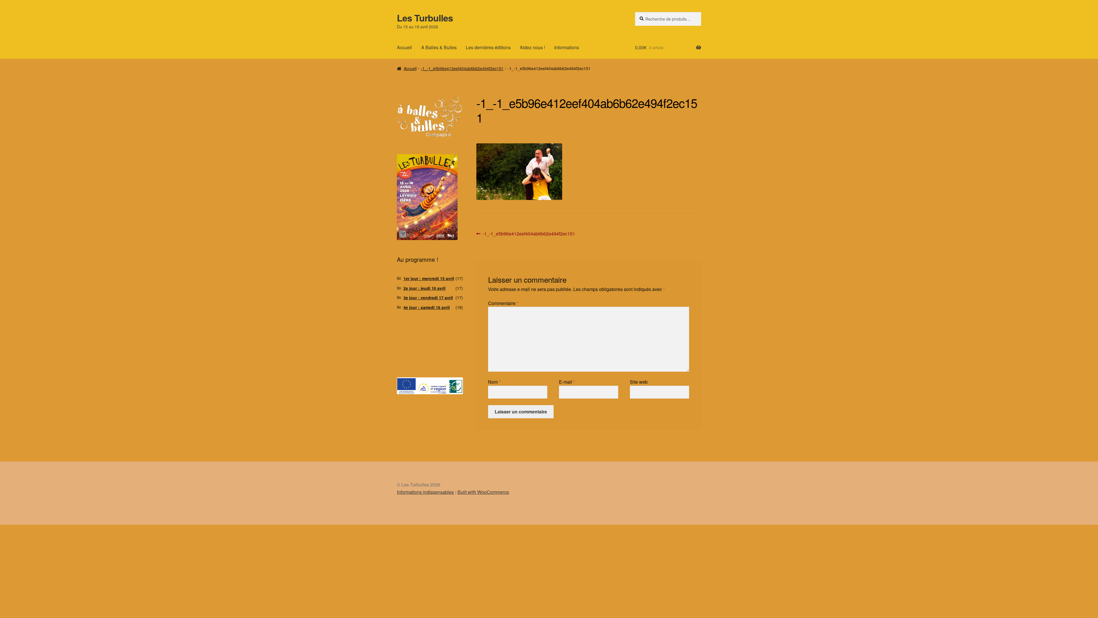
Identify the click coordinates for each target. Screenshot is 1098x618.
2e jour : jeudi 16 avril (424, 288)
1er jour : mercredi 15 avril (428, 278)
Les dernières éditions (488, 47)
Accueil (404, 47)
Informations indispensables (425, 492)
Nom (494, 382)
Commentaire (503, 303)
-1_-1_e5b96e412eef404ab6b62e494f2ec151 (462, 68)
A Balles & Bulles (439, 47)
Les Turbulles (425, 17)
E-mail (567, 382)
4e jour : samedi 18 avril (426, 307)
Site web (639, 382)
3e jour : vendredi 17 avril (428, 297)
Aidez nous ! (532, 47)
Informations (566, 47)
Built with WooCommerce (483, 492)
